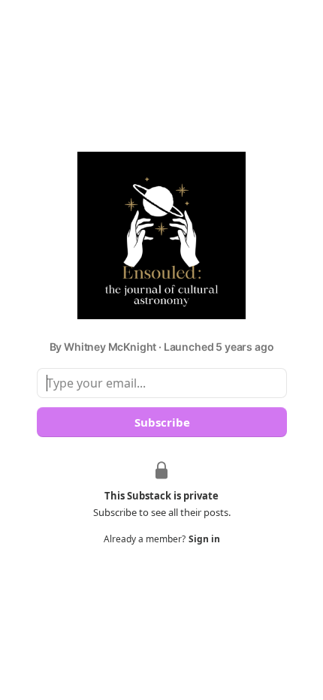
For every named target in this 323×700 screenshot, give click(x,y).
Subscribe (161, 422)
